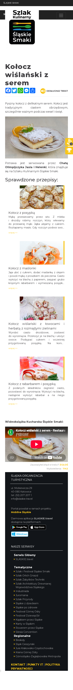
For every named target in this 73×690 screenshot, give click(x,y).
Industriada (22, 591)
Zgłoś (64, 464)
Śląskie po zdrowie (26, 607)
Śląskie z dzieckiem (27, 603)
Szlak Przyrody (24, 599)
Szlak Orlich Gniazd (27, 575)
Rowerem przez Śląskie (29, 627)
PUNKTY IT (35, 664)
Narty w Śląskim (25, 623)
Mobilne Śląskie (21, 512)
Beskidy (20, 640)
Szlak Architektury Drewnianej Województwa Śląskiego (33, 585)
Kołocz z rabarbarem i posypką (32, 384)
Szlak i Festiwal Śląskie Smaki (33, 571)
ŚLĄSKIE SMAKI (11, 3)
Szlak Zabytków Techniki (30, 579)
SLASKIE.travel (24, 559)
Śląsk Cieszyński (25, 644)
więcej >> (12, 232)
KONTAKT (18, 664)
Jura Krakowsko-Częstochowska (34, 648)
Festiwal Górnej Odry (28, 611)
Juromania (22, 595)
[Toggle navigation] (61, 15)
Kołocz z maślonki (22, 268)
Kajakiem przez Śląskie (29, 619)
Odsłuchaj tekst (57, 91)
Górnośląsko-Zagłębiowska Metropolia (38, 656)
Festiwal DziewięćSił (27, 615)
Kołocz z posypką (21, 213)
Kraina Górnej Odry (27, 652)
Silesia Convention (26, 631)
